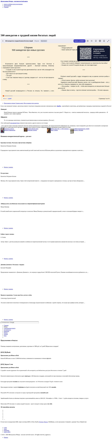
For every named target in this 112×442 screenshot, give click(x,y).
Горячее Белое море (32, 128)
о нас (5, 427)
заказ (5, 429)
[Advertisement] (39, 20)
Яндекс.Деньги (43, 422)
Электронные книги (9, 328)
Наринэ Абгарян (78, 130)
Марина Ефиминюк (9, 130)
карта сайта (7, 432)
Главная (6, 325)
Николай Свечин (32, 130)
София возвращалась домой (81, 128)
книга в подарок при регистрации (13, 4)
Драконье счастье (9, 128)
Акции (6, 334)
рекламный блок (15, 123)
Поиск (6, 332)
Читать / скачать (8, 167)
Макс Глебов (54, 130)
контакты (6, 430)
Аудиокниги (7, 330)
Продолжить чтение (9, 103)
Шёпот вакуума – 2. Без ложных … (60, 128)
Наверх (6, 437)
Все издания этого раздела (31, 103)
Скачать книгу (19, 103)
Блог (5, 335)
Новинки (6, 331)
